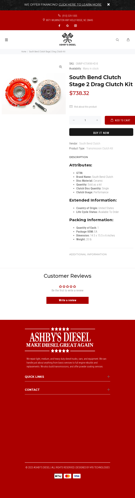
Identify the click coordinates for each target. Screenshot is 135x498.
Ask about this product (85, 106)
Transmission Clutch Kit (99, 148)
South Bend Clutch (89, 143)
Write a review (67, 300)
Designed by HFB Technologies (93, 467)
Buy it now (101, 133)
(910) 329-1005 (69, 15)
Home (23, 51)
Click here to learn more (80, 4)
